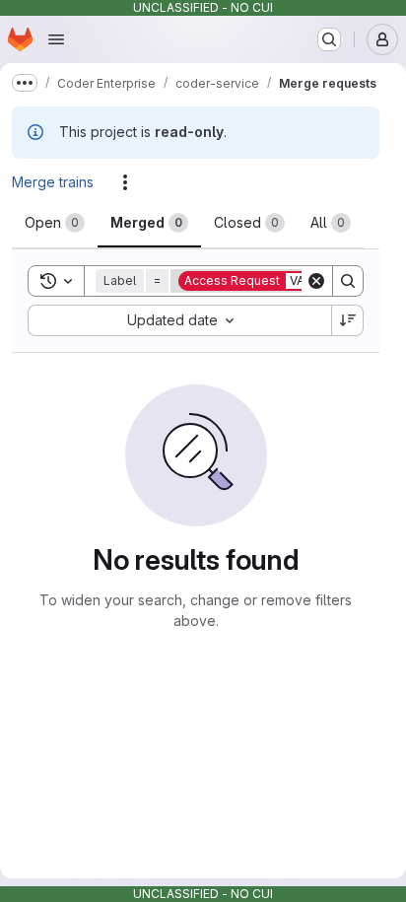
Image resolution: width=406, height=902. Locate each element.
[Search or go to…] (329, 39)
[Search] (348, 281)
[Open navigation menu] (56, 39)
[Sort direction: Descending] (348, 320)
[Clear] (316, 281)
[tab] (55, 222)
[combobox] (179, 320)
